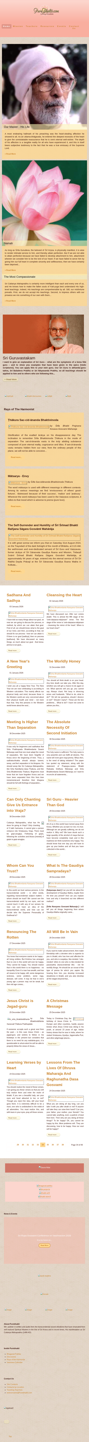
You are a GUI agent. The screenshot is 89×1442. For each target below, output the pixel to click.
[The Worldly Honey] (66, 675)
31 (28, 1145)
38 (63, 1145)
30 (23, 1145)
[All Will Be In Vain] (66, 946)
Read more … (13, 650)
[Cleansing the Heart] (66, 609)
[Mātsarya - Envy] (18, 483)
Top (10, 1436)
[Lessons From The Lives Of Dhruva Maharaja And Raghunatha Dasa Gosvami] (66, 1099)
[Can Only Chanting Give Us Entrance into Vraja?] (43, 823)
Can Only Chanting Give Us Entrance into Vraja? (24, 805)
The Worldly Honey (63, 661)
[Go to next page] (67, 1145)
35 (48, 1145)
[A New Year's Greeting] (26, 681)
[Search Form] (83, 26)
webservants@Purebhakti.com (19, 1393)
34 (43, 1145)
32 (33, 1145)
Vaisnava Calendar (14, 1362)
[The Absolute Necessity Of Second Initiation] (66, 747)
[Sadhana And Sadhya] (26, 614)
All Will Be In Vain (62, 932)
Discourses (11, 1357)
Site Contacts (12, 1384)
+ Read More (10, 154)
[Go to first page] (9, 1145)
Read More (44, 1245)
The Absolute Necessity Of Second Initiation (62, 727)
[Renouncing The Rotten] (26, 951)
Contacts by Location (15, 1387)
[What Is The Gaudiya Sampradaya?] (66, 885)
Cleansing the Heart (64, 595)
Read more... (16, 457)
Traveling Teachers (14, 1390)
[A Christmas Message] (78, 1019)
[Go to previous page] (13, 1145)
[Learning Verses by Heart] (26, 1082)
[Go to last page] (9, 1149)
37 (58, 1145)
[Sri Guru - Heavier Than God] (66, 819)
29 (18, 1145)
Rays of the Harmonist (16, 1360)
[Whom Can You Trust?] (26, 885)
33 (38, 1145)
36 (53, 1145)
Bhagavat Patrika (14, 1354)
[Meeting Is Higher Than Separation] (26, 741)
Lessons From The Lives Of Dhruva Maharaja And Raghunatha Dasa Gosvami (63, 1073)
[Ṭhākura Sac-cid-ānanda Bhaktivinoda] (29, 426)
